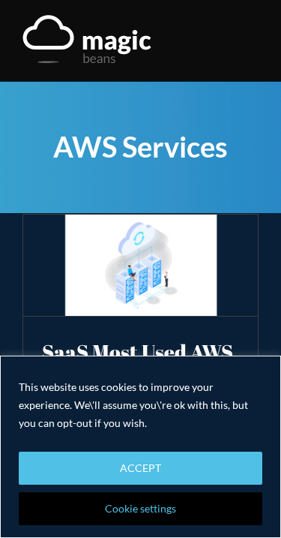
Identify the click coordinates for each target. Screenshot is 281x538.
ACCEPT (140, 467)
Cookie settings (140, 508)
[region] (140, 447)
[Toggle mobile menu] (253, 42)
